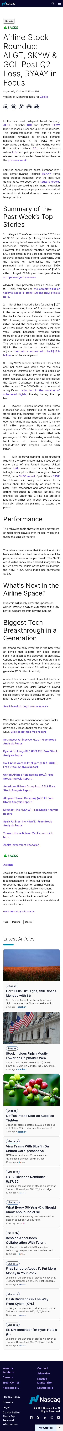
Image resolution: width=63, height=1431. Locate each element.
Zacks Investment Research (21, 845)
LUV (14, 152)
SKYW (56, 125)
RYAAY (46, 173)
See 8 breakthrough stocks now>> (25, 706)
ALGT (6, 125)
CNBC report (27, 476)
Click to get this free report (28, 731)
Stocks (28, 922)
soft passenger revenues (19, 277)
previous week (17, 160)
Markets (9, 21)
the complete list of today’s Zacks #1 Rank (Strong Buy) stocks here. (31, 292)
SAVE (56, 476)
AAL (35, 148)
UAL (16, 468)
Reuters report (49, 181)
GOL (29, 125)
